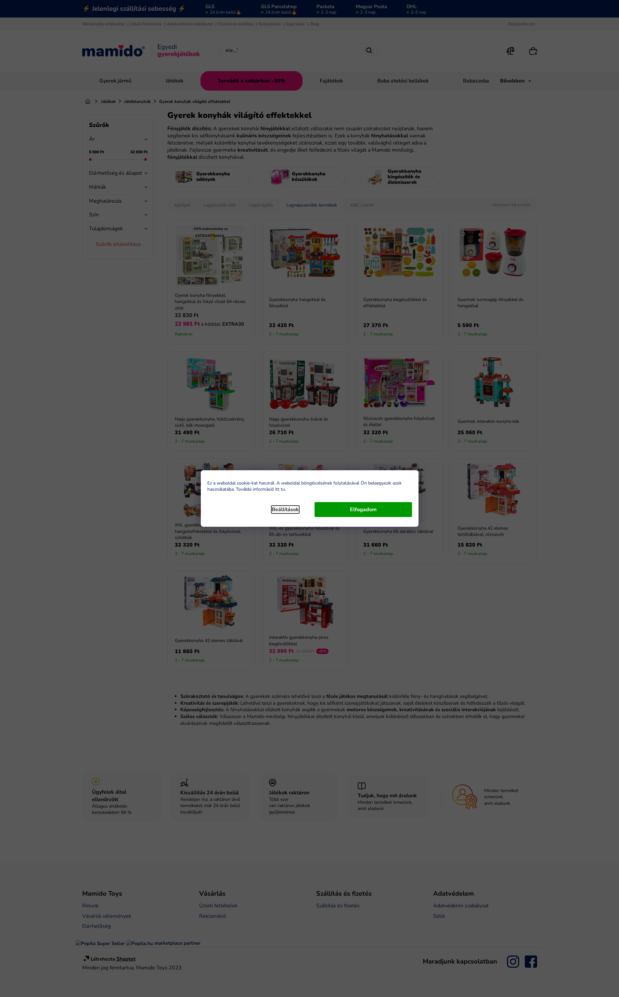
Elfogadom (363, 509)
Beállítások (285, 509)
